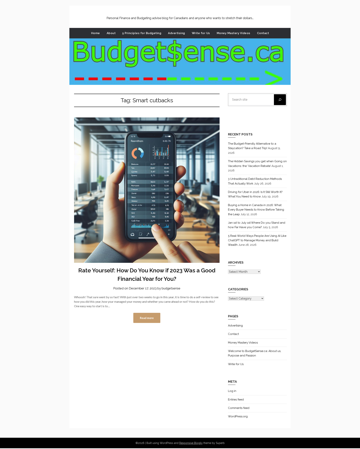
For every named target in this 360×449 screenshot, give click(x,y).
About (111, 33)
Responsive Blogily (191, 443)
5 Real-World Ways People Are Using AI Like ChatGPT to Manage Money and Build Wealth (257, 240)
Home (95, 33)
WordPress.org (238, 416)
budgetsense (171, 288)
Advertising (176, 33)
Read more (147, 318)
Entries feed (236, 399)
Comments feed (238, 408)
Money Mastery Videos (233, 33)
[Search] (280, 99)
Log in (232, 391)
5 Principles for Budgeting (141, 33)
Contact (263, 33)
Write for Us (201, 33)
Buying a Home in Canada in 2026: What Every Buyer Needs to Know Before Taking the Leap (256, 209)
